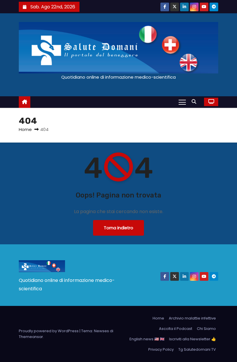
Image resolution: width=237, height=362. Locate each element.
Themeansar (31, 336)
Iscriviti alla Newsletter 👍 (192, 339)
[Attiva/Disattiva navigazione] (182, 101)
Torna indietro (118, 228)
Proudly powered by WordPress (49, 331)
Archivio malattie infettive (192, 318)
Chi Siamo (206, 328)
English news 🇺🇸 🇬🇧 (146, 339)
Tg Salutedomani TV (197, 349)
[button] (195, 101)
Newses (101, 331)
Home (25, 129)
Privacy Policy (161, 349)
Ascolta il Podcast (175, 328)
